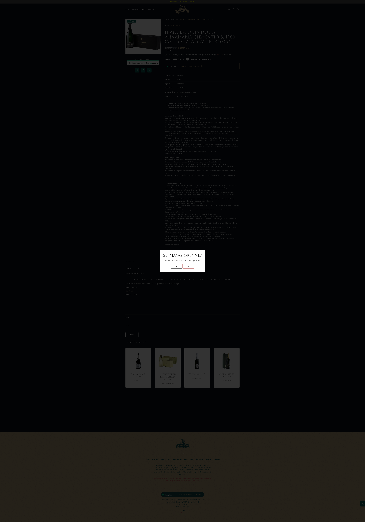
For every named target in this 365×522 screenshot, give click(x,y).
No (188, 266)
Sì (176, 266)
